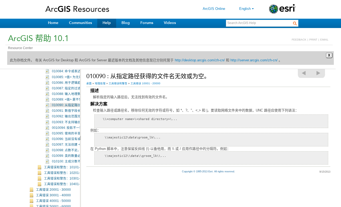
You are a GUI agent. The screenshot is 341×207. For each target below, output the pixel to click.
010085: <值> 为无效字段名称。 (75, 77)
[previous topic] (304, 73)
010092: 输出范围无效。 (69, 116)
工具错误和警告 (118, 83)
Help (107, 23)
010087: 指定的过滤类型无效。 (74, 88)
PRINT (313, 39)
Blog (125, 23)
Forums (146, 23)
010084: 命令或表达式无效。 (73, 71)
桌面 (89, 83)
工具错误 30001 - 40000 (53, 195)
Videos (170, 23)
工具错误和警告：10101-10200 (66, 167)
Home (53, 23)
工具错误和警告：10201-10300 (66, 172)
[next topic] (318, 73)
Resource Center (20, 48)
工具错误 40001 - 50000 (53, 200)
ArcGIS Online (214, 9)
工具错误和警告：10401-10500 (66, 184)
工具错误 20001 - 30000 (53, 189)
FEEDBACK (299, 39)
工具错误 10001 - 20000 (145, 83)
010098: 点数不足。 (66, 150)
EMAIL (324, 39)
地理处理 (100, 83)
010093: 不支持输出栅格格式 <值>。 (78, 122)
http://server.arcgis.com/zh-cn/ (254, 60)
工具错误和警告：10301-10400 (66, 178)
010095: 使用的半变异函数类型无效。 (79, 133)
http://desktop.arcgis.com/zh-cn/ (200, 60)
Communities (80, 23)
